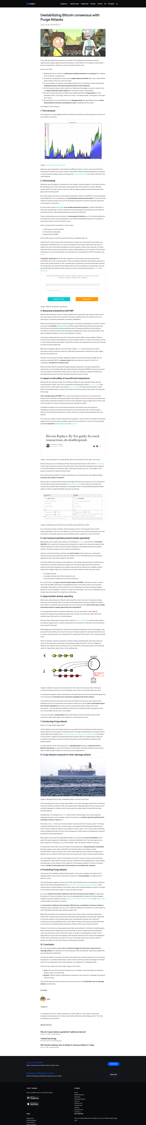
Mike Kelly (78, 1016)
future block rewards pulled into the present (83, 885)
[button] (116, 3)
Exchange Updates (79, 1099)
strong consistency (80, 174)
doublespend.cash (74, 484)
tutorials (74, 424)
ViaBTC (96, 268)
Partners (76, 1107)
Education (77, 1097)
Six (77, 387)
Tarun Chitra (86, 1013)
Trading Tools (78, 1105)
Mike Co (79, 1013)
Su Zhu (53, 1013)
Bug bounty (30, 1118)
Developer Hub (78, 1109)
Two (93, 384)
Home (76, 1092)
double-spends (81, 620)
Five (74, 387)
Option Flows (78, 1103)
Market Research (55, 24)
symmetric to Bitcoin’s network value (79, 899)
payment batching (63, 326)
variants (81, 542)
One (90, 384)
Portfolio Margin (31, 1120)
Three (98, 384)
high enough (100, 899)
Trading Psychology (48, 1038)
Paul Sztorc (95, 1013)
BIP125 (79, 349)
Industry (76, 1101)
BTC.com (43, 271)
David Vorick (70, 1016)
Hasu (48, 999)
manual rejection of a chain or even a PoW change (80, 734)
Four (70, 387)
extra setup (100, 464)
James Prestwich (62, 1013)
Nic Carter (72, 1013)
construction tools (61, 424)
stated (64, 815)
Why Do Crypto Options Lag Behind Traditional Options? (63, 1032)
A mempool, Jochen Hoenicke (55, 165)
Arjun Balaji (87, 1016)
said (52, 824)
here (42, 254)
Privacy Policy (31, 1122)
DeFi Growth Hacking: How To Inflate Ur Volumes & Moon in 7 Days (67, 1045)
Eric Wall (62, 1016)
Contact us (77, 1112)
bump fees (59, 207)
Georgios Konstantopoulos (49, 1016)
